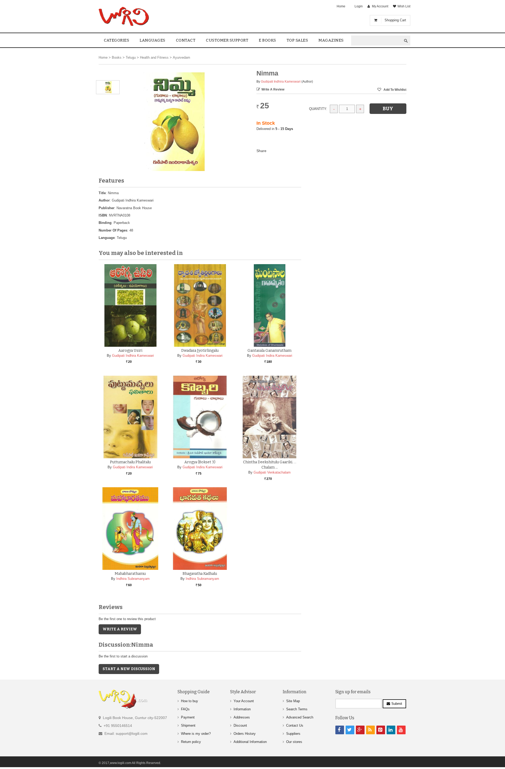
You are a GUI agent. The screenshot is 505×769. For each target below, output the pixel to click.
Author (104, 200)
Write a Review (272, 89)
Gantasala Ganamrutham (269, 350)
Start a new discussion (129, 669)
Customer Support (227, 40)
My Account (380, 6)
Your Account (244, 701)
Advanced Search (299, 717)
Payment (188, 717)
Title (102, 193)
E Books (267, 40)
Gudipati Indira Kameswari (203, 356)
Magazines (331, 40)
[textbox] (376, 41)
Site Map (293, 701)
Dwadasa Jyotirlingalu (200, 350)
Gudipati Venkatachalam (272, 472)
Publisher (106, 208)
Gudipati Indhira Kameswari (281, 81)
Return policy (191, 742)
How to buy (189, 701)
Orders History (245, 734)
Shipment (188, 725)
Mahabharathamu (130, 573)
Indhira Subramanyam (133, 579)
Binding (105, 223)
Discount (240, 725)
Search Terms (296, 709)
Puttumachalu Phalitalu (130, 462)
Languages (152, 40)
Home (341, 6)
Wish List (403, 6)
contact (186, 40)
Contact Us (294, 725)
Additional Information (250, 742)
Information (242, 709)
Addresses (242, 717)
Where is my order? (196, 734)
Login (359, 6)
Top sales (297, 40)
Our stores (294, 742)
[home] (124, 16)
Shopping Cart (395, 20)
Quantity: (318, 109)
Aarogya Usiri (130, 350)
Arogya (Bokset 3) (199, 462)
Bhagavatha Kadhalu (200, 573)
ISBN (103, 215)
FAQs (185, 709)
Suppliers (293, 734)
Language (107, 238)
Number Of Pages (113, 230)
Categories (116, 40)
